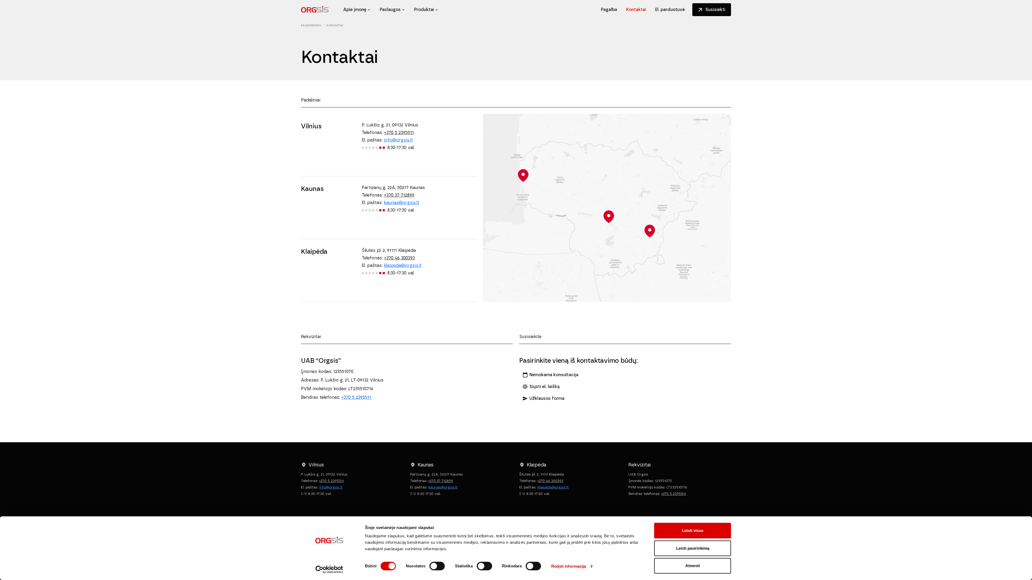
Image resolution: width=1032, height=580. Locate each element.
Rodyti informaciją (568, 566)
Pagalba (609, 9)
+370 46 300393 (399, 257)
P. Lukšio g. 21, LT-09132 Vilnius (352, 380)
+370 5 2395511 (399, 132)
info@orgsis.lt (398, 140)
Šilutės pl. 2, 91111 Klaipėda (389, 250)
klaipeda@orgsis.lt (403, 265)
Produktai (424, 9)
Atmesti (692, 565)
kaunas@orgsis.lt (401, 202)
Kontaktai (636, 9)
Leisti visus (692, 530)
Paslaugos (390, 9)
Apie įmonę (354, 9)
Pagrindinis (311, 25)
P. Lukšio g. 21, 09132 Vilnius (390, 125)
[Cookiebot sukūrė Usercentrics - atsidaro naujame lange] (329, 570)
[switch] (437, 566)
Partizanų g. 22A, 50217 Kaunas (393, 187)
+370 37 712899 (399, 195)
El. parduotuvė (670, 9)
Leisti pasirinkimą (692, 548)
